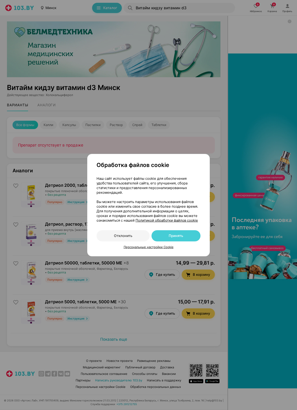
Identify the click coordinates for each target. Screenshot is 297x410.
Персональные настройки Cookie (149, 247)
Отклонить (123, 235)
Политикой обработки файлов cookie (167, 220)
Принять (176, 235)
